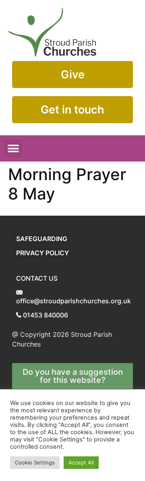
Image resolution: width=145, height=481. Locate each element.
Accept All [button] (81, 462)
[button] (13, 148)
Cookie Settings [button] (35, 462)
